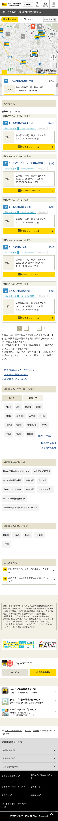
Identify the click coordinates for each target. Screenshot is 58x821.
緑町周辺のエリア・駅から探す (19, 369)
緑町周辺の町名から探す (16, 379)
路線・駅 (33, 398)
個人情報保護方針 (10, 776)
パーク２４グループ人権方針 (14, 805)
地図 (11, 19)
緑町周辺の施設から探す (16, 374)
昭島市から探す (48, 443)
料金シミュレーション (30, 147)
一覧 (27, 19)
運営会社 (6, 795)
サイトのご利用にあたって (14, 786)
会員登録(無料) (43, 672)
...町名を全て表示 (44, 436)
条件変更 (49, 19)
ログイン (15, 672)
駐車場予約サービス (12, 766)
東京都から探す (48, 448)
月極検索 (27, 4)
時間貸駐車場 (9, 750)
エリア (12, 398)
